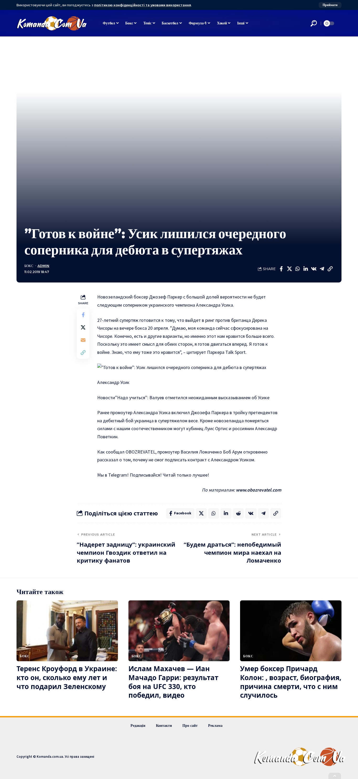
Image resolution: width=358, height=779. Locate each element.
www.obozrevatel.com (258, 490)
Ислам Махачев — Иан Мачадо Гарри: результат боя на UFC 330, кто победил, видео (173, 682)
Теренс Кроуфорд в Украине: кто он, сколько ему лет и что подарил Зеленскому (67, 677)
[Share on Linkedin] (305, 269)
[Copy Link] (330, 269)
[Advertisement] (179, 185)
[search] (314, 23)
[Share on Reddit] (238, 513)
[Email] (83, 340)
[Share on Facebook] (281, 269)
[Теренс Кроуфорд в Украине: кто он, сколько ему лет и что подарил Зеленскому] (67, 630)
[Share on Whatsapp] (297, 269)
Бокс (28, 266)
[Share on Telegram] (322, 269)
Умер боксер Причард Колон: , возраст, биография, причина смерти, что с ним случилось (290, 682)
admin (43, 266)
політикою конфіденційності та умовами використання (142, 5)
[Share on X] (289, 269)
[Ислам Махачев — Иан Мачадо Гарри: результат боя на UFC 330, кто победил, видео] (179, 630)
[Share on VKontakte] (313, 269)
